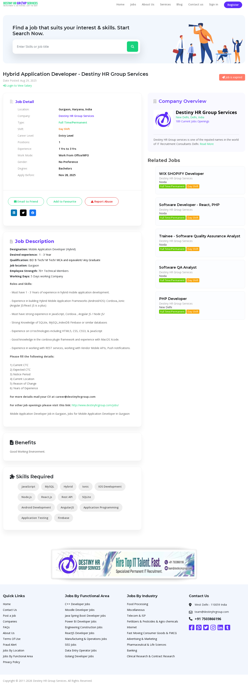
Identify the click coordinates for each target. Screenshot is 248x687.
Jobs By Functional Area (18, 656)
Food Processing (137, 604)
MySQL (49, 486)
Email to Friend (27, 201)
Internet (132, 627)
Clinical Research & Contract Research (151, 656)
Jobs (133, 4)
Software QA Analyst (178, 267)
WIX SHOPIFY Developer (181, 174)
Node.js (27, 497)
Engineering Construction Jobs (83, 627)
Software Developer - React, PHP (189, 205)
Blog (180, 4)
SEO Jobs (70, 644)
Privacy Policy (11, 662)
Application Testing (35, 518)
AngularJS (67, 507)
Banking (132, 650)
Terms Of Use (12, 639)
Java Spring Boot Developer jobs (85, 615)
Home (120, 4)
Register (233, 5)
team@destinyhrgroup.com (212, 612)
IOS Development (110, 486)
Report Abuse (103, 201)
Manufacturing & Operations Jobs (86, 639)
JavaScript (28, 486)
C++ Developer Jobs (77, 604)
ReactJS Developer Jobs (79, 633)
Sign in (213, 4)
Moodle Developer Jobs (80, 610)
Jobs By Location (13, 650)
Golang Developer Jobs (79, 656)
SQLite (86, 497)
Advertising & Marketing (142, 639)
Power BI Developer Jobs (80, 621)
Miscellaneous (136, 610)
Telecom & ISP (136, 615)
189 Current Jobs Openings (192, 121)
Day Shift (193, 186)
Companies (10, 621)
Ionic (85, 486)
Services (165, 4)
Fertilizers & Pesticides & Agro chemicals (152, 621)
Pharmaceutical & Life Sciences (146, 644)
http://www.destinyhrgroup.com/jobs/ (95, 405)
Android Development (36, 507)
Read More (207, 144)
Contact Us (10, 610)
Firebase (63, 518)
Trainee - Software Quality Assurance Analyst (199, 236)
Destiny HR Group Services (76, 116)
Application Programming (101, 507)
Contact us (195, 4)
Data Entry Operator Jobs (81, 650)
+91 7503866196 (208, 618)
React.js (46, 497)
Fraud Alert (10, 644)
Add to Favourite (64, 201)
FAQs (6, 627)
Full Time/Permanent (172, 186)
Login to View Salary (19, 85)
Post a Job (9, 615)
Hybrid (68, 486)
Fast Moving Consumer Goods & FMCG (152, 633)
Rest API (67, 497)
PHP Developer (173, 299)
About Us (148, 4)
